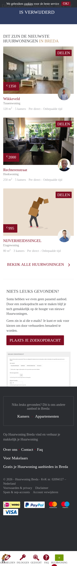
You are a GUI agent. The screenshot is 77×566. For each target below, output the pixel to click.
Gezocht (36, 562)
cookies (28, 3)
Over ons (10, 449)
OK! (66, 3)
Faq (40, 449)
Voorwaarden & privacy (17, 488)
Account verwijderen (45, 492)
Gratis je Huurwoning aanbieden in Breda (35, 466)
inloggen (23, 562)
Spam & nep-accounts (16, 492)
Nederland (9, 483)
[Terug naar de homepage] (4, 559)
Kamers (23, 416)
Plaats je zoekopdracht (35, 340)
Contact (27, 449)
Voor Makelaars (15, 458)
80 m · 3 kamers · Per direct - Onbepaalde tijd (32, 250)
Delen (63, 53)
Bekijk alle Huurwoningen (36, 264)
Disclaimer (41, 488)
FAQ (46, 562)
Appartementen (47, 416)
